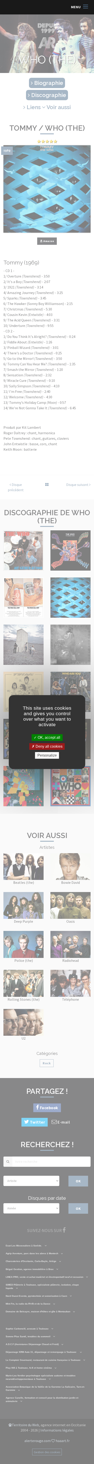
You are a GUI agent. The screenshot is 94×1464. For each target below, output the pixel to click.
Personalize (47, 755)
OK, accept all (48, 737)
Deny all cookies (49, 746)
